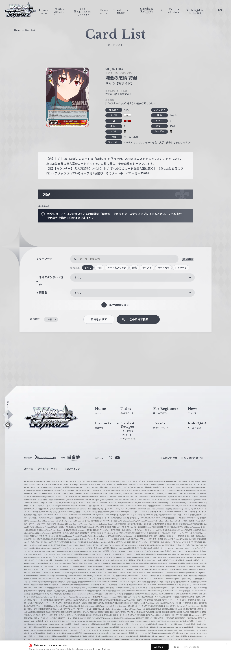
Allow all (159, 646)
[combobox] (132, 277)
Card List (30, 30)
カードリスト (129, 431)
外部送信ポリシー (73, 468)
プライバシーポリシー (49, 468)
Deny (176, 646)
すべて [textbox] (77, 277)
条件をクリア (99, 319)
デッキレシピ (129, 438)
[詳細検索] (188, 259)
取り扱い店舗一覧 (193, 457)
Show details (191, 646)
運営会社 (28, 468)
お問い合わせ (170, 457)
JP (212, 10)
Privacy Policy (101, 648)
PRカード (127, 434)
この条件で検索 (138, 319)
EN (220, 10)
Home (17, 30)
